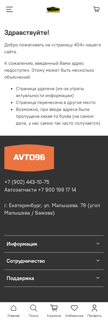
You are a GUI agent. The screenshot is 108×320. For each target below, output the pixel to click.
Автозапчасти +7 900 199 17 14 (40, 190)
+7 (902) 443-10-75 (26, 182)
